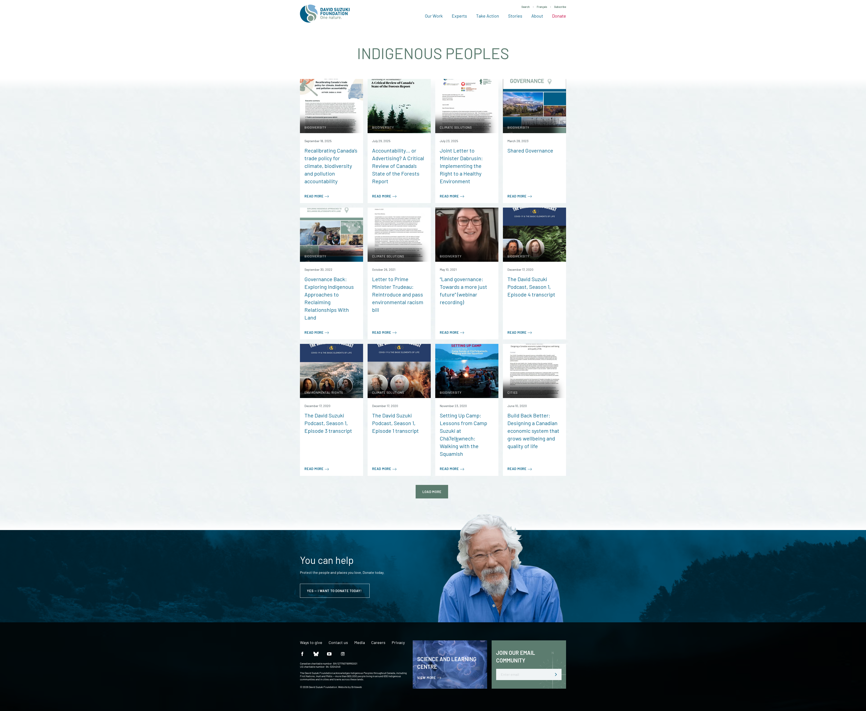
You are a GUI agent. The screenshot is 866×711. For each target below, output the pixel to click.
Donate (559, 16)
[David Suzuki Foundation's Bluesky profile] (315, 653)
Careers (378, 642)
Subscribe (560, 6)
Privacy (398, 642)
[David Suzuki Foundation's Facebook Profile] (302, 653)
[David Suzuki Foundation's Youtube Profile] (329, 653)
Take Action (487, 16)
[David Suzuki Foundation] (325, 13)
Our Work (434, 16)
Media (359, 642)
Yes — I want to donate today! (335, 591)
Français (542, 6)
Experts (459, 16)
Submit (556, 674)
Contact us (338, 642)
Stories (515, 16)
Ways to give (311, 642)
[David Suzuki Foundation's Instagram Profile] (342, 653)
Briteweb (356, 686)
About (537, 16)
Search (525, 6)
